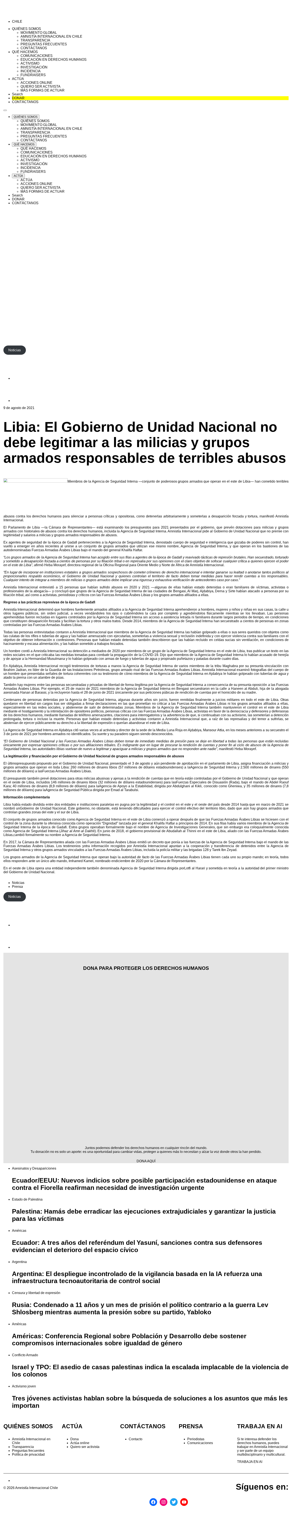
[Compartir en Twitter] (22, 400)
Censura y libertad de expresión (36, 1293)
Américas (19, 1230)
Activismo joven (24, 1386)
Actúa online (79, 1443)
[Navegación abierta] (5, 110)
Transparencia (23, 1447)
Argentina (19, 1262)
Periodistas (195, 1439)
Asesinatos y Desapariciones (34, 1168)
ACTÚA (72, 1426)
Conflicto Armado (25, 1355)
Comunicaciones (200, 1443)
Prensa (17, 886)
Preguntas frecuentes (28, 1450)
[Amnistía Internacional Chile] (28, 14)
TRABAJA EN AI (249, 1462)
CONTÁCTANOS (142, 1426)
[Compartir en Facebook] (22, 378)
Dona (74, 1439)
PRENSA (191, 1426)
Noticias (18, 883)
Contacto (135, 1439)
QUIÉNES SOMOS (28, 1426)
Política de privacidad (28, 1454)
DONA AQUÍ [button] (146, 1161)
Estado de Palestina (27, 1199)
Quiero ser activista (84, 1447)
